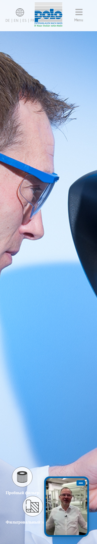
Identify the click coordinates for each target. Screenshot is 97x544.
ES (24, 20)
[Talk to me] (66, 506)
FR (32, 20)
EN (16, 20)
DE (7, 20)
